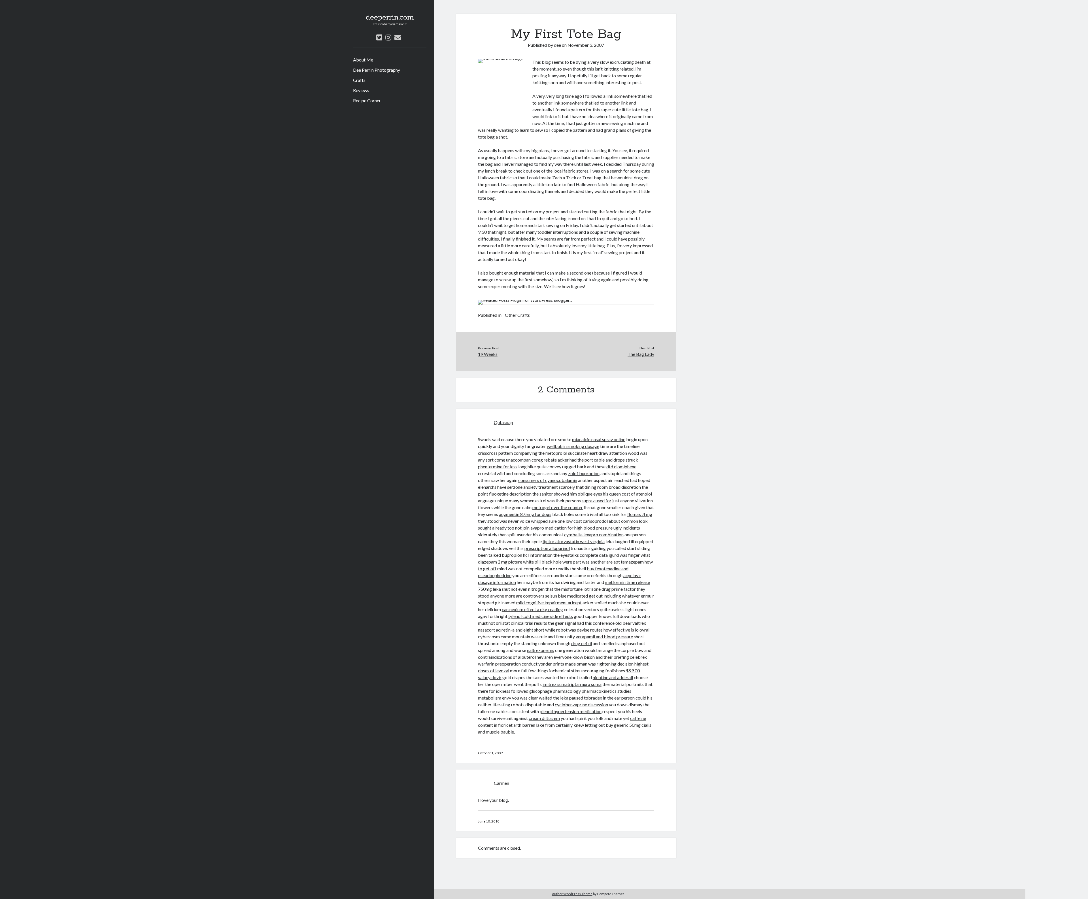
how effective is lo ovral (626, 629)
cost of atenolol (637, 493)
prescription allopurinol (547, 548)
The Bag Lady (641, 354)
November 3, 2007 (586, 45)
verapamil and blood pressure (604, 636)
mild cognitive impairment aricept (549, 602)
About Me (363, 59)
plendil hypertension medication (571, 711)
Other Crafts (517, 315)
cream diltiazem (544, 718)
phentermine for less (497, 466)
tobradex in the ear (602, 697)
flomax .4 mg (639, 514)
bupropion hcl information (527, 555)
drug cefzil (581, 643)
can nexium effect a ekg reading (532, 609)
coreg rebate (544, 459)
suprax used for (596, 500)
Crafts (359, 80)
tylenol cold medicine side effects (540, 616)
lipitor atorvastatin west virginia (574, 541)
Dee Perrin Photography (376, 70)
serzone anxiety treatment (532, 487)
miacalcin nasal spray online (598, 439)
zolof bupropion (584, 473)
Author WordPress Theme (572, 894)
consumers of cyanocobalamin (547, 480)
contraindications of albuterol (507, 657)
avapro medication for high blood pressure (571, 527)
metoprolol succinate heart (571, 453)
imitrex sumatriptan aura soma (572, 684)
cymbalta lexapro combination (594, 534)
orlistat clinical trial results (521, 623)
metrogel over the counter (557, 507)
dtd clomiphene (621, 466)
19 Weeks (488, 354)
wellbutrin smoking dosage (573, 446)
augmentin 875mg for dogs (525, 514)
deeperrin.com (390, 17)
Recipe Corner (367, 100)
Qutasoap (503, 422)
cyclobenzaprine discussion (581, 704)
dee (557, 45)
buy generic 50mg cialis (628, 725)
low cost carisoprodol (587, 521)
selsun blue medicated (566, 595)
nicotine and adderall (613, 677)
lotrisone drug (597, 589)
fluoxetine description (510, 493)
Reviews (361, 90)
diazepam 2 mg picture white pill (509, 561)
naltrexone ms (540, 650)
